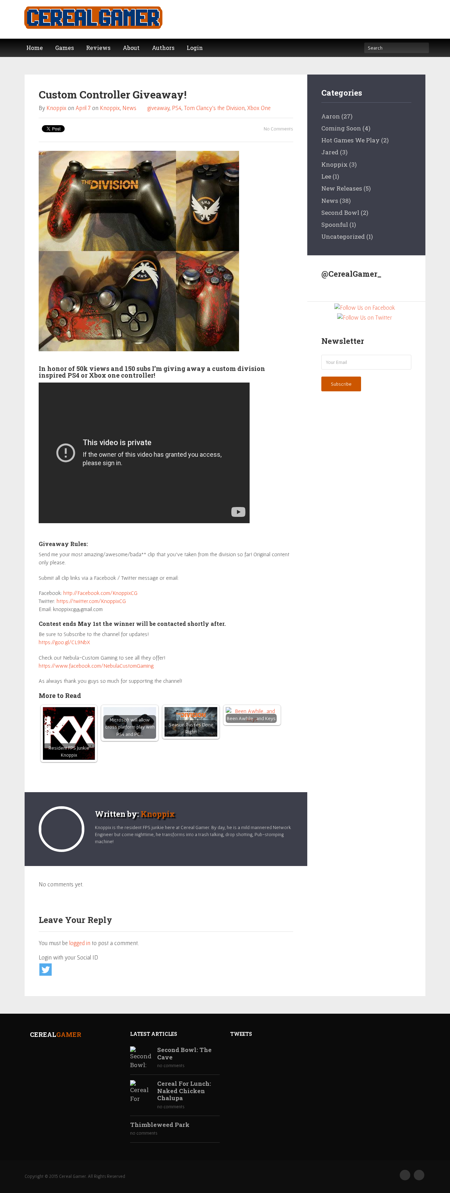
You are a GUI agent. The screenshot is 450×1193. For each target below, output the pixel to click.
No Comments (278, 129)
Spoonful (334, 224)
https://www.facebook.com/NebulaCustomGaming (96, 665)
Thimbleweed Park (159, 1124)
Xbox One (259, 107)
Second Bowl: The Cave (184, 1053)
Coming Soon (341, 128)
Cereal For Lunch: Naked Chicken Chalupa (184, 1091)
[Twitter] (419, 1175)
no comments (170, 1065)
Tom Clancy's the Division (214, 107)
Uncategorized (343, 236)
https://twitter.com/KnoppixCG (91, 601)
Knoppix (56, 107)
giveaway (158, 107)
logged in (79, 942)
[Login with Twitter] (45, 969)
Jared (330, 152)
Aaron (330, 116)
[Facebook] (405, 1175)
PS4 (176, 107)
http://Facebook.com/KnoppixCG (100, 593)
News (129, 107)
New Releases (341, 188)
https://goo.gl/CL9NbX (64, 642)
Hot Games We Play (350, 140)
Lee (326, 176)
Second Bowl (340, 213)
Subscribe (341, 384)
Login (195, 47)
